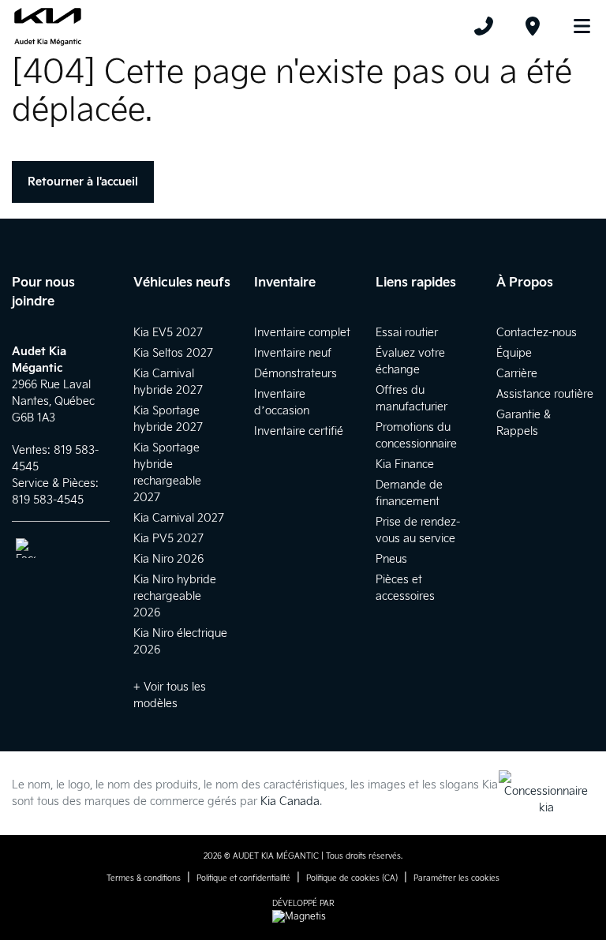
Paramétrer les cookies (456, 878)
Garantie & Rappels (523, 423)
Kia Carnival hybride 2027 (168, 382)
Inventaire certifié (298, 431)
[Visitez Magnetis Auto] (303, 917)
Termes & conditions (144, 878)
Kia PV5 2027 (168, 538)
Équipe (514, 353)
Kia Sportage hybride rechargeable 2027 (167, 472)
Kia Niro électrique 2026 (180, 642)
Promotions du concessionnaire (416, 436)
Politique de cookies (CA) (352, 878)
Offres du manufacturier (411, 399)
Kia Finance (405, 464)
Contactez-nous (536, 332)
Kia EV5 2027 (168, 332)
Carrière (516, 373)
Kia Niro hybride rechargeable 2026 (174, 596)
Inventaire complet (302, 332)
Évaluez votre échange (410, 361)
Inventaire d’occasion (281, 403)
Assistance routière (544, 394)
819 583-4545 (48, 500)
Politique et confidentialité (243, 878)
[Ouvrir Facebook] (26, 548)
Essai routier (407, 332)
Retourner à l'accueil (83, 182)
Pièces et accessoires (405, 588)
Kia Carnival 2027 (178, 518)
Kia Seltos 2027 (173, 353)
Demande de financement (409, 493)
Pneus (391, 559)
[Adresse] (532, 26)
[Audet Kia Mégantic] (48, 26)
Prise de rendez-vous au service (418, 530)
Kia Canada (290, 801)
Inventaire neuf (292, 353)
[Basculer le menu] (575, 26)
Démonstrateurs (295, 373)
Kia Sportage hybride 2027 (168, 419)
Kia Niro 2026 (168, 559)
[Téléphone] (483, 26)
